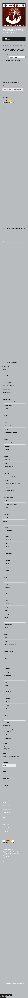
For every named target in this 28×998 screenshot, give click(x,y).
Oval (6, 658)
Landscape (7, 634)
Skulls (6, 494)
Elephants (7, 446)
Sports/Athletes (9, 497)
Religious (7, 487)
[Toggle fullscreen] (4, 995)
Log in (4, 775)
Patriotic (7, 661)
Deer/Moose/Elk (9, 436)
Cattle (6, 422)
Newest (4, 396)
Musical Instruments (10, 644)
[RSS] (14, 988)
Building (7, 580)
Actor (6, 523)
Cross (6, 607)
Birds (6, 415)
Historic (7, 627)
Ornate (7, 473)
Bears (6, 408)
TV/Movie (8, 597)
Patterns (4, 521)
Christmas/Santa (9, 425)
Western (7, 718)
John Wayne (8, 379)
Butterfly (8, 540)
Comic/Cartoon (10, 590)
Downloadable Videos (8, 385)
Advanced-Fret (9, 530)
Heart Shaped (8, 624)
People (6, 665)
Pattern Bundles (6, 399)
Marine (8, 560)
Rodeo (8, 698)
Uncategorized (6, 725)
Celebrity (7, 584)
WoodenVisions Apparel (8, 729)
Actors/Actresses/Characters (12, 401)
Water (6, 715)
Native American (9, 470)
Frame (6, 617)
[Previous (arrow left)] (1, 997)
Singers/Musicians (9, 490)
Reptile (8, 563)
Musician (7, 648)
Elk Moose (9, 553)
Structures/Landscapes (11, 504)
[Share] (7, 995)
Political (7, 480)
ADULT (6, 527)
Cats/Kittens (8, 419)
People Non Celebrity (10, 477)
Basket (6, 574)
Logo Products (6, 392)
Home (4, 45)
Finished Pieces (6, 389)
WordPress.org (6, 785)
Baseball (8, 688)
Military (7, 638)
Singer (6, 678)
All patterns (5, 366)
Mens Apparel (8, 738)
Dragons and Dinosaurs (11, 442)
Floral (6, 453)
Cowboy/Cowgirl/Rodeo (11, 432)
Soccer (8, 701)
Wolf (7, 567)
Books (4, 369)
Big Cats (7, 412)
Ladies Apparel (9, 735)
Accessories (8, 731)
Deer (7, 550)
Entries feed (5, 778)
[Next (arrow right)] (4, 997)
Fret (6, 620)
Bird (6, 577)
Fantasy (7, 449)
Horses (6, 456)
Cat (7, 543)
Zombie (7, 722)
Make (9, 983)
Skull (6, 682)
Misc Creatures (9, 466)
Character (7, 587)
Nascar (8, 695)
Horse (7, 557)
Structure (7, 705)
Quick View (18, 90)
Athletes (7, 570)
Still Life (7, 500)
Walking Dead (10, 603)
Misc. (6, 641)
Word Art (7, 517)
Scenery (7, 672)
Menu (7, 39)
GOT (7, 593)
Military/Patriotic (9, 460)
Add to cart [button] (7, 90)
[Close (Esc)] (10, 995)
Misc (6, 463)
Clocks (6, 429)
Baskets (7, 375)
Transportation (9, 511)
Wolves (7, 514)
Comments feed (6, 782)
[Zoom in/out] (1, 995)
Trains (6, 507)
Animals (7, 372)
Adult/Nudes (8, 405)
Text (6, 708)
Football (8, 691)
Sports (6, 685)
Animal (6, 534)
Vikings (8, 600)
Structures (8, 382)
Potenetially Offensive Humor (12, 483)
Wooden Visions (12, 29)
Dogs (6, 439)
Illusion (7, 631)
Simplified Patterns (10, 675)
